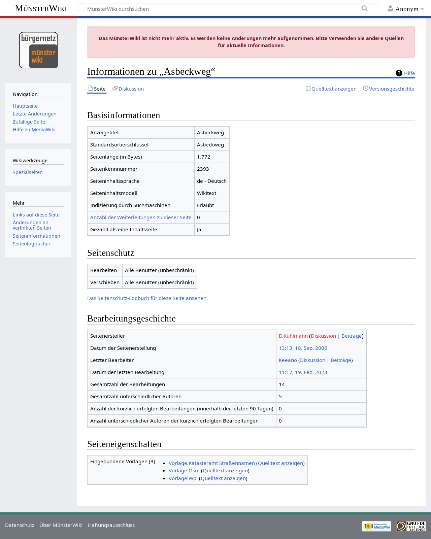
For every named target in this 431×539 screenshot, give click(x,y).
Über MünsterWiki (60, 524)
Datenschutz (19, 524)
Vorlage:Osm (184, 470)
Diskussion (323, 335)
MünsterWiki (41, 8)
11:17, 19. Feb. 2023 (303, 372)
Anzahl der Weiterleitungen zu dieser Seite (141, 217)
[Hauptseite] (38, 50)
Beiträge (351, 335)
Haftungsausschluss (111, 524)
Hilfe (409, 73)
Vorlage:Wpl (183, 478)
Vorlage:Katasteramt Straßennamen (212, 463)
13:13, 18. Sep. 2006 (303, 347)
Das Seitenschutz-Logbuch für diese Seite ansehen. (147, 298)
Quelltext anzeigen (280, 463)
